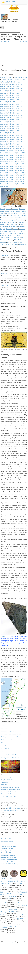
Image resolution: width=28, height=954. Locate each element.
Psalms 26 (19, 93)
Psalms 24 (3, 93)
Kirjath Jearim (5, 746)
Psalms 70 (11, 126)
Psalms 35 (19, 99)
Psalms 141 (4, 179)
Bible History (9, 942)
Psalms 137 (20, 175)
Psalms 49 (11, 111)
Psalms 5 (4, 80)
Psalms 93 (3, 144)
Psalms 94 (11, 144)
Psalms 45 (3, 108)
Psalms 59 (19, 117)
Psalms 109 (12, 155)
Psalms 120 (4, 164)
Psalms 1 (3, 77)
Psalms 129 (4, 170)
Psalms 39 (3, 104)
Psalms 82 (11, 135)
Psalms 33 (3, 99)
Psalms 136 (12, 175)
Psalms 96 (3, 146)
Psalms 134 (20, 173)
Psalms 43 (11, 106)
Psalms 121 (12, 164)
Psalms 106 (12, 153)
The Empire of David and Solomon (11, 737)
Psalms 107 (20, 153)
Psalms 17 (19, 86)
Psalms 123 (4, 166)
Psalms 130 (12, 170)
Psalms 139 (12, 177)
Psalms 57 (3, 117)
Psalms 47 (19, 108)
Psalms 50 (19, 111)
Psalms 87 (3, 139)
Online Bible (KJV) (7, 848)
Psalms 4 (24, 77)
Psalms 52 (11, 113)
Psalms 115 (12, 159)
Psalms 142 (12, 179)
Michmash (4, 752)
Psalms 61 (11, 119)
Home (3, 878)
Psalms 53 (19, 113)
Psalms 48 (3, 111)
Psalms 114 (4, 159)
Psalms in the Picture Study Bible (10, 789)
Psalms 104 (20, 151)
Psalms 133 (12, 173)
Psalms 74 (19, 128)
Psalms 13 (11, 84)
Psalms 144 (4, 182)
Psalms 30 (3, 97)
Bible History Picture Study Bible (11, 810)
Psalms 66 (3, 124)
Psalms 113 (20, 157)
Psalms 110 (20, 155)
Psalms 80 (19, 133)
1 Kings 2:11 (5, 636)
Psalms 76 (11, 131)
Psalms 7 (18, 80)
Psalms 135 (4, 175)
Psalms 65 (19, 122)
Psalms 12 (3, 84)
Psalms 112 (12, 157)
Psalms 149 (20, 184)
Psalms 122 (20, 164)
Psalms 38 (19, 102)
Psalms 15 (3, 86)
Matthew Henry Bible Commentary (11, 862)
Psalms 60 (3, 119)
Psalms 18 (3, 88)
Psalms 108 (4, 155)
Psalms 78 (3, 133)
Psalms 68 (19, 124)
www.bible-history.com (13, 808)
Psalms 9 (5, 82)
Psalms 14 (19, 84)
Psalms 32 (19, 97)
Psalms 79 (11, 133)
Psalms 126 (4, 168)
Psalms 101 (20, 148)
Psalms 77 (19, 131)
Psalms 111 (4, 157)
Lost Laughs (20, 914)
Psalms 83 (19, 135)
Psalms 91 (11, 142)
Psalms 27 (3, 95)
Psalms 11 (20, 82)
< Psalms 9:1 (5, 42)
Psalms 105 (4, 153)
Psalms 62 (19, 119)
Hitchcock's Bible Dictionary (9, 864)
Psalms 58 (11, 117)
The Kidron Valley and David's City (11, 734)
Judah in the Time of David (8, 755)
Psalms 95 (19, 144)
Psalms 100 (11, 148)
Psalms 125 (20, 166)
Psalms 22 (11, 91)
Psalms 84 (3, 137)
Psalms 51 (3, 113)
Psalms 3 (17, 77)
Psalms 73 (11, 128)
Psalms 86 (19, 137)
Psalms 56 (19, 115)
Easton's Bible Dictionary (8, 855)
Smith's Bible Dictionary (8, 853)
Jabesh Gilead (5, 749)
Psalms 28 (11, 95)
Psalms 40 (11, 104)
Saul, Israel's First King (7, 780)
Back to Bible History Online (9, 796)
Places (9, 893)
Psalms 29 (19, 95)
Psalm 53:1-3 (4, 285)
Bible (11, 878)
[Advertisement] (14, 52)
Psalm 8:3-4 (4, 273)
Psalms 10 (12, 82)
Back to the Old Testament (8, 794)
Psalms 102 (4, 151)
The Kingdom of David (7, 740)
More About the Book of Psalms (10, 787)
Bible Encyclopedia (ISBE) (9, 846)
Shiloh (3, 743)
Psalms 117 (4, 162)
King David (4, 782)
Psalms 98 (19, 146)
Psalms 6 (11, 80)
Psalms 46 (11, 108)
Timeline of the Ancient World (9, 792)
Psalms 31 (11, 97)
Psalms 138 (4, 177)
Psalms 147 (4, 184)
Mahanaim (4, 728)
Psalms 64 (11, 122)
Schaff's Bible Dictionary (8, 857)
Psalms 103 (12, 151)
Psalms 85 (11, 137)
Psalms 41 (19, 104)
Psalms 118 (12, 162)
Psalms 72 (3, 128)
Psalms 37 (11, 102)
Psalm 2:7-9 (4, 255)
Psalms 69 (3, 126)
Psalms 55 (11, 115)
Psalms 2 (10, 77)
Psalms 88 (11, 139)
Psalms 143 (20, 179)
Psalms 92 (19, 142)
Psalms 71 (19, 126)
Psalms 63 (3, 122)
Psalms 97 (11, 146)
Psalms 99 (3, 148)
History (22, 878)
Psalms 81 (3, 135)
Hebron (3, 725)
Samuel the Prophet (6, 777)
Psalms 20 (19, 88)
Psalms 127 (12, 168)
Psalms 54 (3, 115)
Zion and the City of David (8, 731)
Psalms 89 (19, 139)
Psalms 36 (3, 102)
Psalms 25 (11, 93)
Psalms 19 (11, 88)
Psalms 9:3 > (23, 42)
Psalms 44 (19, 106)
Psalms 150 (4, 186)
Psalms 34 (11, 99)
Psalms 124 (12, 166)
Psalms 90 (3, 142)
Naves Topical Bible (7, 851)
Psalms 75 (3, 131)
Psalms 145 (12, 182)
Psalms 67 (11, 124)
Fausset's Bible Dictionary (9, 859)
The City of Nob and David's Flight (11, 758)
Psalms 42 (3, 106)
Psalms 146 (20, 182)
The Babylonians (12, 926)
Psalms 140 (20, 177)
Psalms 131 (20, 170)
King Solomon (5, 784)
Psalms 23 (19, 91)
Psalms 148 (12, 184)
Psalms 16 (11, 86)
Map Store (19, 919)
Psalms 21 (3, 91)
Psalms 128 (20, 168)
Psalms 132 (4, 173)
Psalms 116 (20, 159)
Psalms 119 (20, 162)
